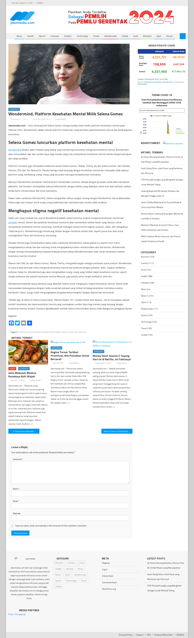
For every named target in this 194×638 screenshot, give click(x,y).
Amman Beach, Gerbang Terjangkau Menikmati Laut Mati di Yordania (162, 216)
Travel (96, 36)
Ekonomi (147, 36)
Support (139, 634)
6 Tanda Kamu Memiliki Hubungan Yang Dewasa (26, 431)
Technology (82, 36)
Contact (40, 2)
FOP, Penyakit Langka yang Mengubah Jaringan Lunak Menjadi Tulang (162, 182)
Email (16, 501)
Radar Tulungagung (16, 614)
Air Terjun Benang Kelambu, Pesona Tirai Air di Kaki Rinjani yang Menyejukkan (162, 159)
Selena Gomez (68, 331)
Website (16, 513)
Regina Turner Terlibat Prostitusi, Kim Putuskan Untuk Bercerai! (70, 355)
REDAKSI (180, 634)
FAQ (149, 634)
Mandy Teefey (55, 331)
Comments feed (109, 582)
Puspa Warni (74, 362)
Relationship (110, 36)
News (19, 36)
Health (30, 36)
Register (106, 562)
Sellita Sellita (35, 380)
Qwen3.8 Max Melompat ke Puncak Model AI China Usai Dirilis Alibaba (161, 205)
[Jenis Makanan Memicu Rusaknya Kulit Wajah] (28, 352)
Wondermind (14, 150)
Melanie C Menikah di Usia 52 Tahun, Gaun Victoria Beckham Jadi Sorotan (160, 227)
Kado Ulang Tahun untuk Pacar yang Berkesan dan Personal (161, 171)
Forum (169, 36)
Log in (104, 569)
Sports (42, 36)
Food (135, 36)
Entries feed (107, 575)
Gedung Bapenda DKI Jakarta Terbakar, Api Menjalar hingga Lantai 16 (160, 193)
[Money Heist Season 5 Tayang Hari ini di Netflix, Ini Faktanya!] (112, 344)
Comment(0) (60, 119)
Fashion (68, 36)
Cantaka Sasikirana (41, 119)
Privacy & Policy (125, 634)
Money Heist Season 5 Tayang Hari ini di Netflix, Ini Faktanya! (112, 357)
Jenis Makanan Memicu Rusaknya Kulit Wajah (22, 374)
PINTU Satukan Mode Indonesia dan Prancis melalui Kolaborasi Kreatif (161, 239)
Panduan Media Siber (163, 634)
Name (16, 488)
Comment (18, 459)
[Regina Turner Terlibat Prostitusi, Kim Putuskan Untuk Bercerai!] (70, 342)
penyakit (12, 222)
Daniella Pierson (24, 331)
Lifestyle (54, 36)
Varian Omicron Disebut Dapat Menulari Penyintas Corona (118, 431)
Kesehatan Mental (40, 331)
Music (143, 289)
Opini (158, 36)
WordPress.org (109, 588)
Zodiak (125, 36)
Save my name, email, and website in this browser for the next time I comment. (51, 525)
